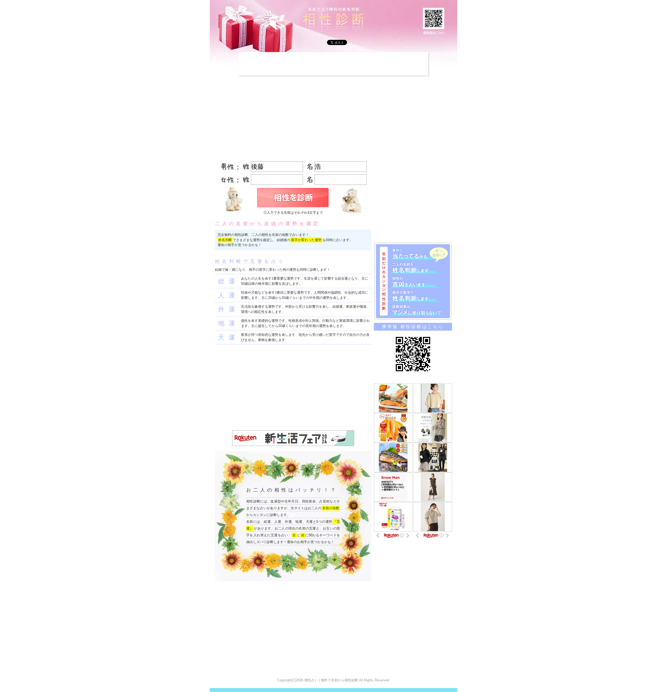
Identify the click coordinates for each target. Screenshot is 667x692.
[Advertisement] (333, 64)
